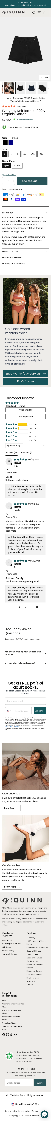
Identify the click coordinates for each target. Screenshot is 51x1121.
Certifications (32, 961)
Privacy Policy (9, 726)
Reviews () (11, 452)
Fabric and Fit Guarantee (37, 947)
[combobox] (9, 710)
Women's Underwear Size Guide (13, 1005)
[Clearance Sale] (25, 766)
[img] (21, 459)
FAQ (3, 1000)
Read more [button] (10, 530)
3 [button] (25, 607)
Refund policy (11, 1111)
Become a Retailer (34, 971)
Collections (18, 98)
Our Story (31, 938)
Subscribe (40, 710)
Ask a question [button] (25, 416)
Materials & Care (10, 251)
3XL (41, 154)
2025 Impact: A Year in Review (36, 942)
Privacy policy (24, 1111)
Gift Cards (6, 947)
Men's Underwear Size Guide (11, 1011)
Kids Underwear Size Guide (11, 1018)
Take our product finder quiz (12, 1027)
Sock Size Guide (9, 1023)
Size (4, 149)
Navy (11, 142)
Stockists (31, 981)
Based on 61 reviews (15, 406)
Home (8, 98)
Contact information (33, 1116)
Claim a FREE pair (34, 951)
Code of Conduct (34, 958)
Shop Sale (9, 808)
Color (10, 137)
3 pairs (17, 165)
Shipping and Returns (11, 943)
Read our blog (33, 978)
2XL (33, 154)
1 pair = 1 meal (32, 954)
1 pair (6, 165)
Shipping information (12, 258)
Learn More (10, 886)
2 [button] (19, 607)
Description (7, 213)
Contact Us (7, 940)
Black (4, 142)
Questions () (26, 452)
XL (24, 154)
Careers (30, 984)
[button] (9, 106)
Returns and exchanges (13, 264)
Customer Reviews (34, 974)
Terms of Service (9, 954)
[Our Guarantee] (25, 838)
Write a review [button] (26, 409)
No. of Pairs (8, 161)
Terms (17, 726)
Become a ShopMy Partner (35, 966)
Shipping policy (16, 1116)
